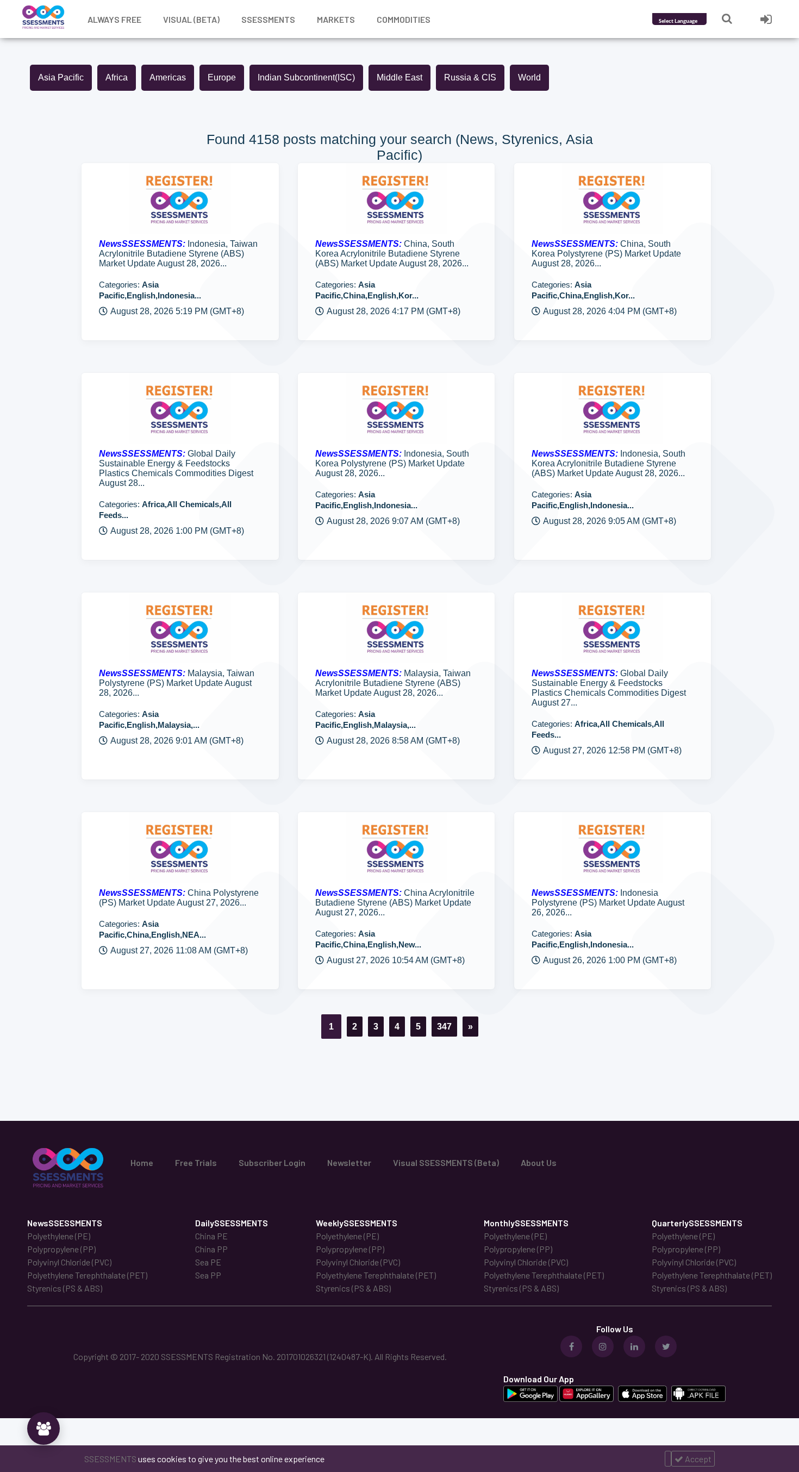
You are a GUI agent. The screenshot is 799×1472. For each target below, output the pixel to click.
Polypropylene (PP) (61, 1249)
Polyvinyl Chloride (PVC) (69, 1262)
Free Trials (196, 1162)
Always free (114, 19)
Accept (697, 1459)
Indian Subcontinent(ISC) (306, 77)
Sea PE (208, 1262)
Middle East (399, 77)
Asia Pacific (61, 77)
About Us (539, 1162)
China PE (211, 1236)
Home (141, 1162)
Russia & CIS (470, 77)
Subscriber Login (272, 1162)
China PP (211, 1249)
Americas (167, 77)
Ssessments (268, 19)
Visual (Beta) (191, 19)
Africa (116, 77)
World (529, 77)
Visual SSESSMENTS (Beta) (446, 1162)
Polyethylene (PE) (58, 1236)
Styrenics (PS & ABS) (64, 1288)
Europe (222, 77)
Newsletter (349, 1162)
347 (444, 1026)
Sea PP (208, 1275)
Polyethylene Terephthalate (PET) (87, 1275)
